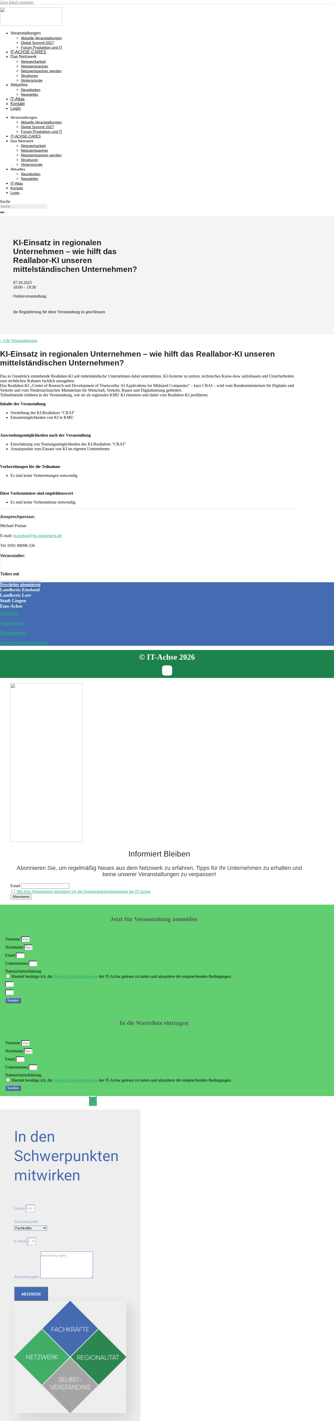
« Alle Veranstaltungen (18, 340)
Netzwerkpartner (34, 66)
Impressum (12, 623)
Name (20, 1208)
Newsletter (29, 94)
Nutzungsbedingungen (24, 643)
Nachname (14, 947)
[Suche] (2, 212)
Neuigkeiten (30, 90)
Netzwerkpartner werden (41, 71)
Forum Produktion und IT (41, 47)
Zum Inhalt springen (16, 2)
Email (15, 885)
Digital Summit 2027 (37, 43)
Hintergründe (32, 80)
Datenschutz (13, 633)
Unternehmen (17, 963)
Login (15, 108)
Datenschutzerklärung (23, 971)
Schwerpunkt (26, 1222)
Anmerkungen (27, 1277)
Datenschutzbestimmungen (75, 976)
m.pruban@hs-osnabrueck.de (37, 535)
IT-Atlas (17, 99)
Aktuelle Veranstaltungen (41, 38)
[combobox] (23, 206)
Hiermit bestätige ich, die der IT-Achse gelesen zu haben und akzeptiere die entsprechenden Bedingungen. (121, 976)
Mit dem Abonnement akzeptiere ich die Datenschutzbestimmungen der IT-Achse (84, 891)
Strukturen (29, 75)
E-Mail (20, 1241)
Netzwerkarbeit (33, 61)
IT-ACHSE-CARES (28, 52)
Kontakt (17, 103)
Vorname (13, 939)
